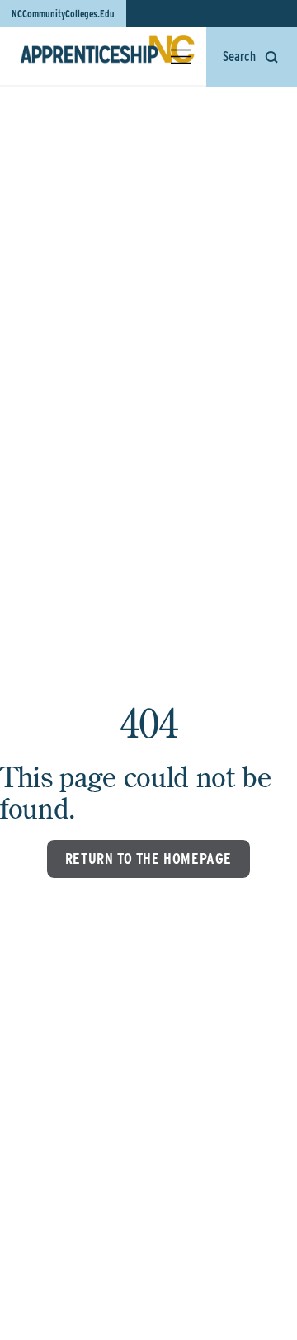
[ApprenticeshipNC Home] (107, 56)
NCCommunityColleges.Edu (63, 13)
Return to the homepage (148, 858)
